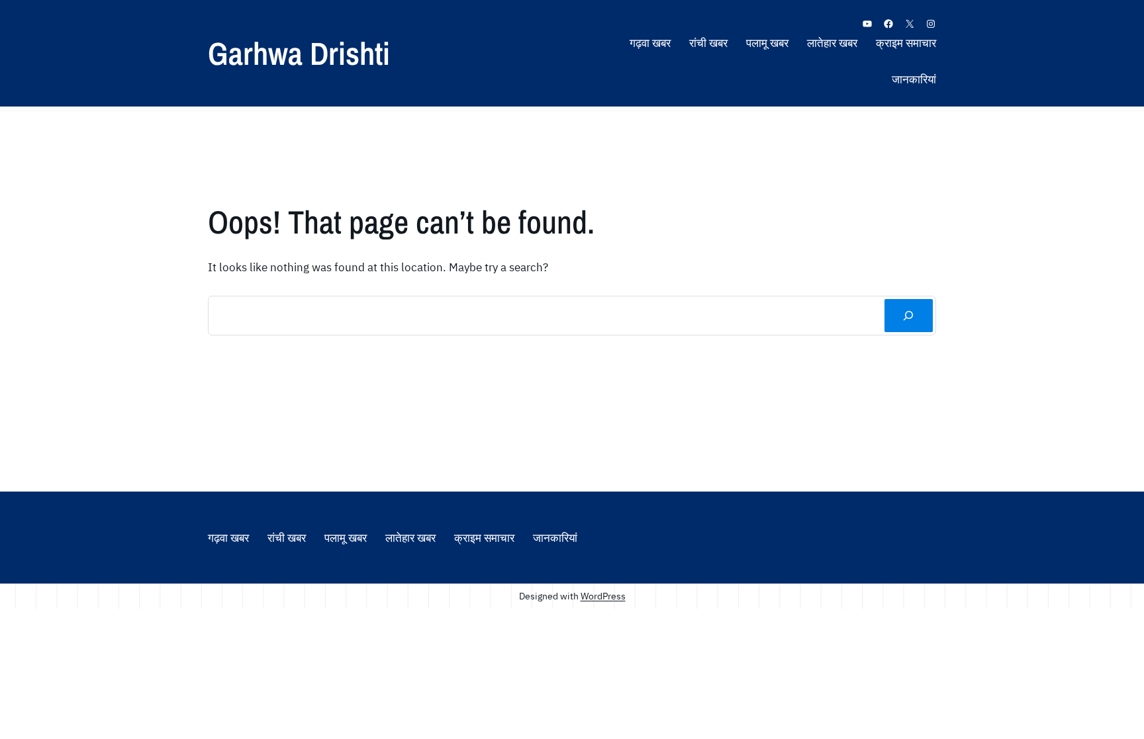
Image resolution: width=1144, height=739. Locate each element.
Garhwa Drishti (299, 53)
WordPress (603, 595)
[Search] (908, 316)
